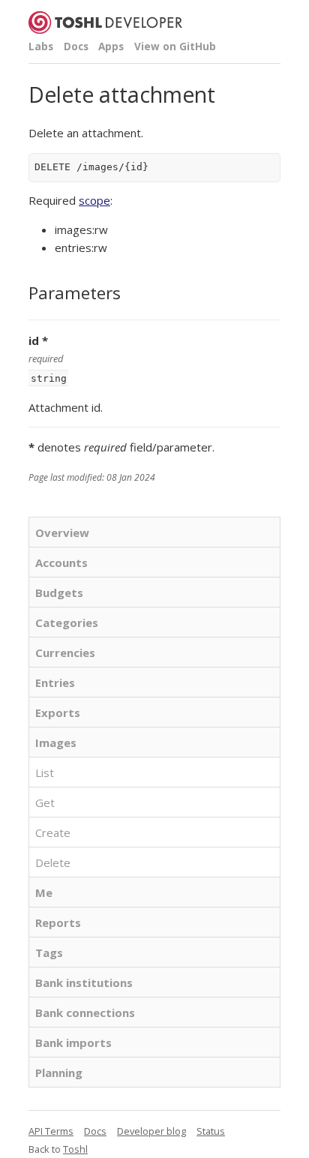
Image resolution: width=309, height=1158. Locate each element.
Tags (49, 952)
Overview (62, 532)
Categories (66, 622)
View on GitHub (175, 46)
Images (55, 742)
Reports (58, 922)
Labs (40, 46)
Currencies (65, 652)
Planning (58, 1072)
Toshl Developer (105, 22)
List (44, 772)
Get (45, 802)
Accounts (61, 562)
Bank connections (85, 1012)
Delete (52, 862)
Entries (55, 682)
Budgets (59, 592)
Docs (76, 46)
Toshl (75, 1149)
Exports (57, 712)
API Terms (51, 1131)
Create (52, 832)
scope (94, 200)
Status (210, 1131)
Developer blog (151, 1131)
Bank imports (73, 1042)
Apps (111, 46)
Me (43, 892)
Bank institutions (84, 982)
